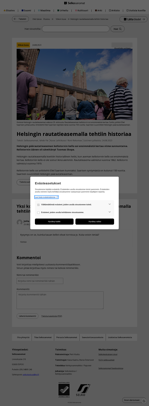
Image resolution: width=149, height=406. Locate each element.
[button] (110, 204)
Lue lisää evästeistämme (45, 197)
